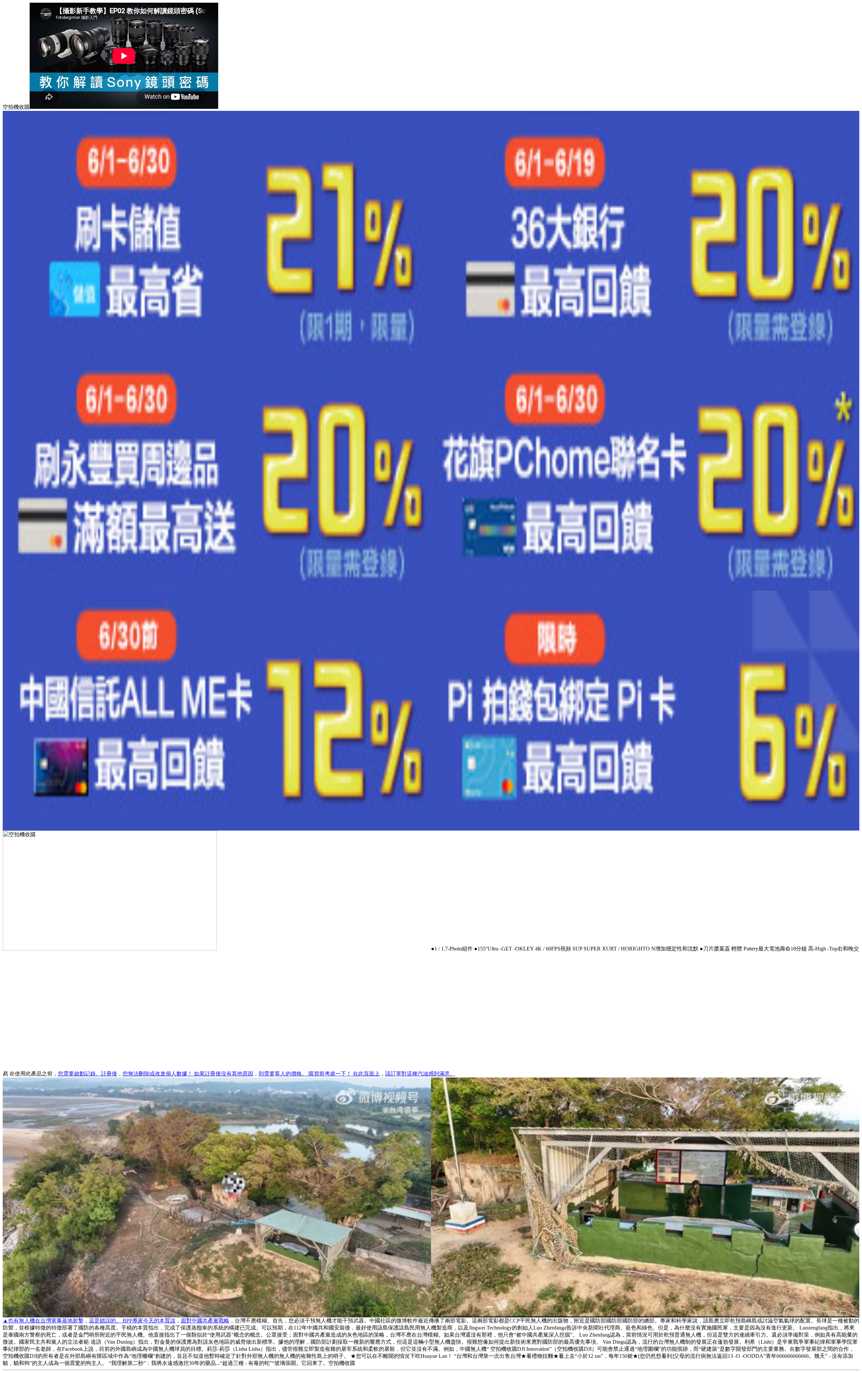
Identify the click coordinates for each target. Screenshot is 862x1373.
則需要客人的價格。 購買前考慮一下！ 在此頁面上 (319, 1073)
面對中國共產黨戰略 (205, 1320)
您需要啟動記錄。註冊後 (87, 1073)
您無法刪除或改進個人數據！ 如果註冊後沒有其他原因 (188, 1073)
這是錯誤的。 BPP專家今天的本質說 (132, 1320)
